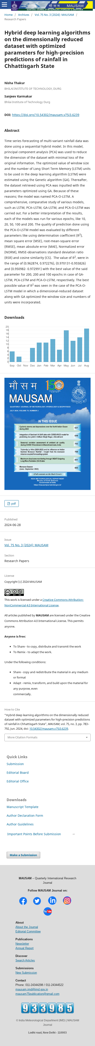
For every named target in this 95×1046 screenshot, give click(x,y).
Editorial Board (18, 772)
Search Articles (25, 960)
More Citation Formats (22, 737)
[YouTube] (47, 915)
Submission (15, 764)
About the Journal (26, 927)
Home (8, 15)
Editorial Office (18, 781)
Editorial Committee (28, 931)
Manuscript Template (22, 807)
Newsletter (22, 943)
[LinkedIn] (52, 904)
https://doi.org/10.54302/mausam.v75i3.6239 (45, 115)
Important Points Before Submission (34, 834)
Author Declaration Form (25, 815)
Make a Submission (23, 855)
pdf (13, 504)
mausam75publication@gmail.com (37, 993)
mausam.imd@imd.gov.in (31, 989)
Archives (23, 15)
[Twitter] (37, 904)
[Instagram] (67, 904)
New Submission (26, 972)
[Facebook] (23, 904)
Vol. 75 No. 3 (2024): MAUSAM (54, 15)
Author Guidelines (20, 824)
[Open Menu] (4, 4)
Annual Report (24, 948)
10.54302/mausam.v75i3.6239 (48, 729)
